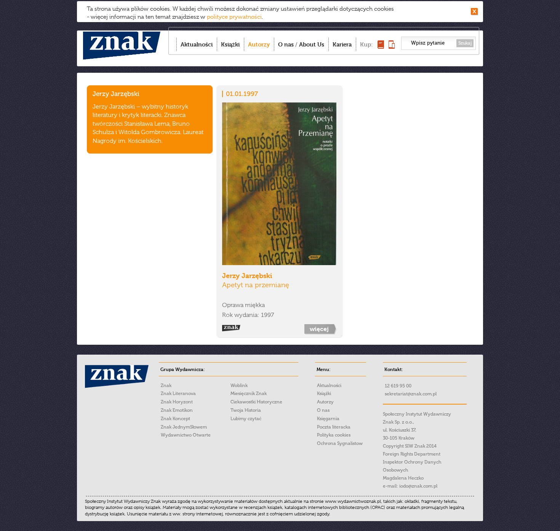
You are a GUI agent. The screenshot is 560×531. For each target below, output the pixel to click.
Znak (166, 385)
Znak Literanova (178, 393)
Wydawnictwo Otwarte (186, 435)
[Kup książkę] (381, 46)
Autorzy (259, 44)
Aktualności (197, 44)
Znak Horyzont (177, 402)
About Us (311, 44)
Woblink (239, 385)
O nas (286, 44)
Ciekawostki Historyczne (256, 402)
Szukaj (465, 43)
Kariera (342, 44)
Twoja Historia (245, 410)
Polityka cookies (333, 435)
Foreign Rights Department (411, 454)
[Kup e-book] (392, 46)
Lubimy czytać (245, 418)
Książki (230, 44)
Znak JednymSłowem (184, 427)
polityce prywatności (234, 16)
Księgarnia (328, 418)
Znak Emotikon (177, 410)
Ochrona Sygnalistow (340, 443)
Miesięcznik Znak (248, 393)
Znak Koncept (175, 418)
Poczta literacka (333, 427)
